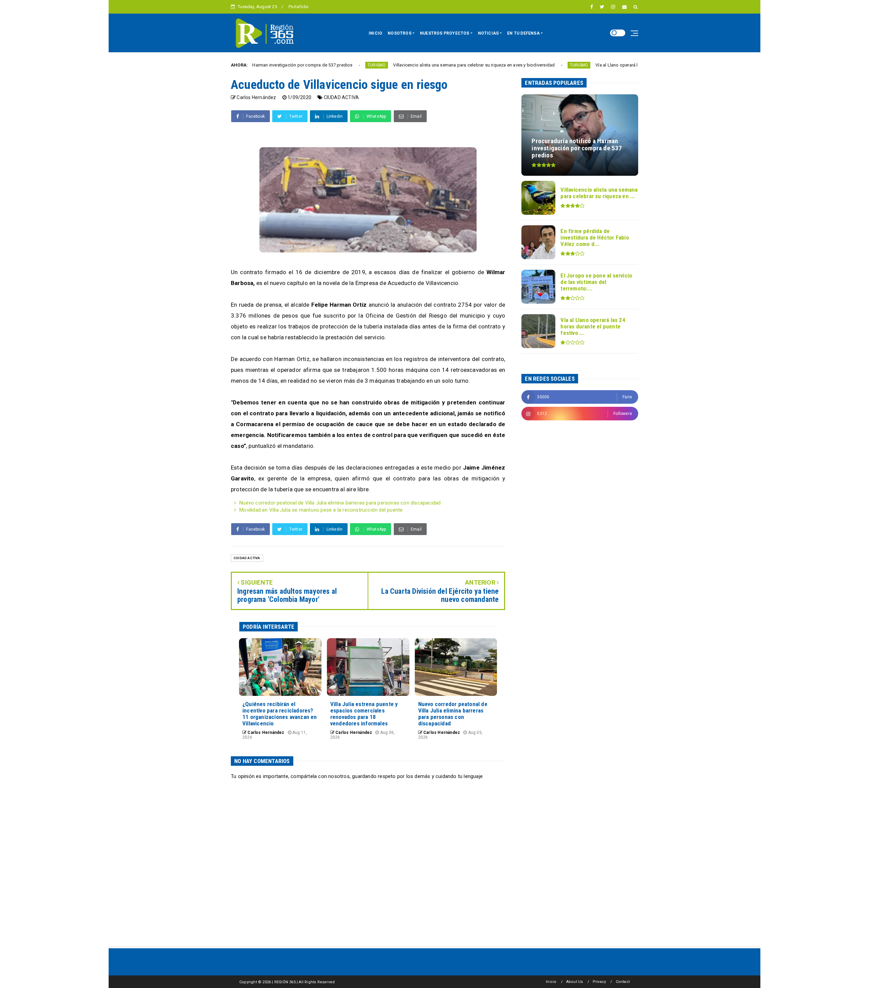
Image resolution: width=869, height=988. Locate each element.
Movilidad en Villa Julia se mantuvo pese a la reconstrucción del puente (321, 510)
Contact (623, 982)
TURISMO (326, 65)
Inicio (551, 982)
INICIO (375, 33)
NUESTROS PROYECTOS (444, 33)
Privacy (599, 982)
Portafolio (299, 6)
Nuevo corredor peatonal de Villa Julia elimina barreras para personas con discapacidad (340, 503)
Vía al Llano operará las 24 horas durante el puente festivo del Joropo (614, 65)
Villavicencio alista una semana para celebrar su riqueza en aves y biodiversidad (423, 65)
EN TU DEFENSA (523, 33)
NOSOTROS (399, 33)
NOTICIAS (488, 33)
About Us (574, 982)
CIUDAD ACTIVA (341, 97)
